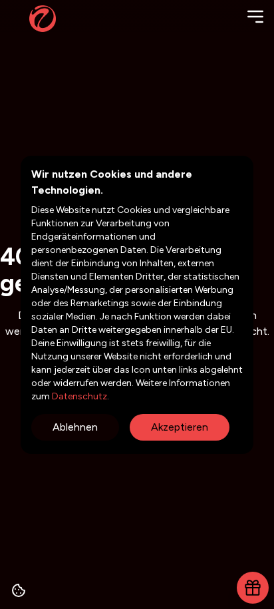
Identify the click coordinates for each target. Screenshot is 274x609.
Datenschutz (78, 396)
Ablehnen (75, 427)
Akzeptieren (179, 427)
